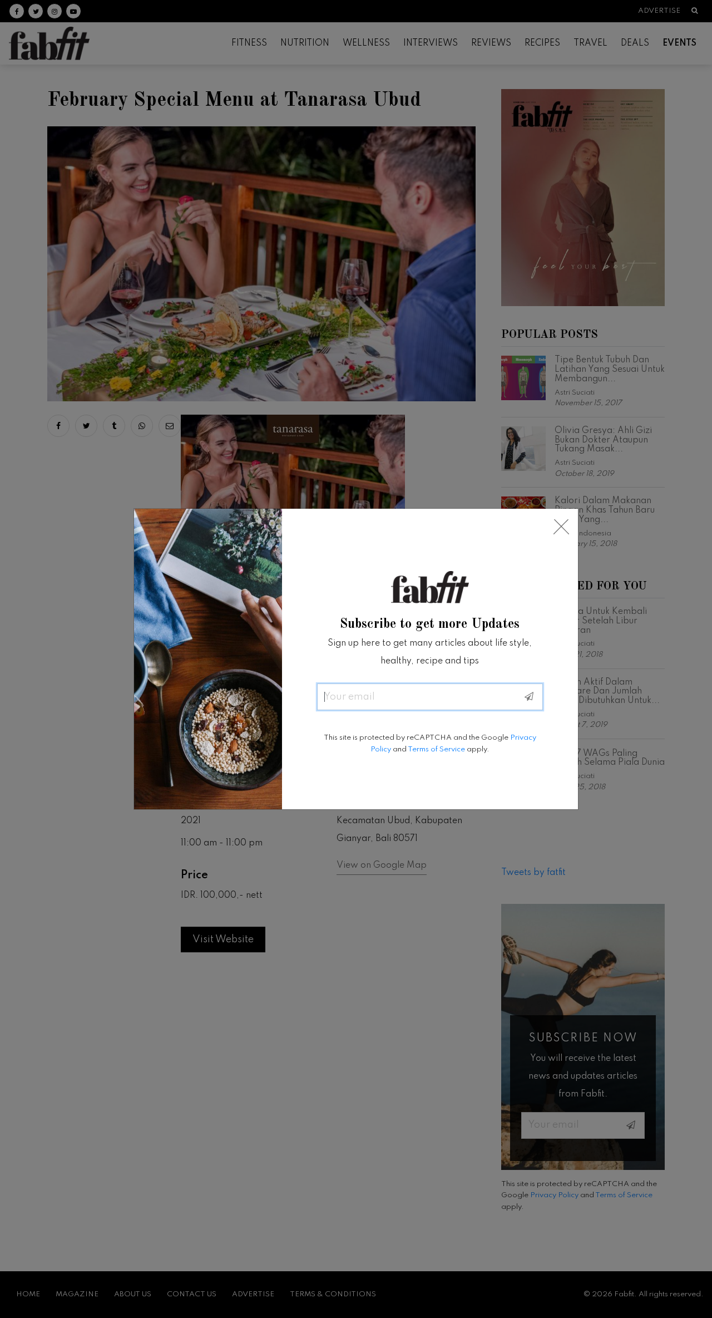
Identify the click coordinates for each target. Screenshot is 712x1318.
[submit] (529, 697)
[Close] (561, 527)
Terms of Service (436, 749)
